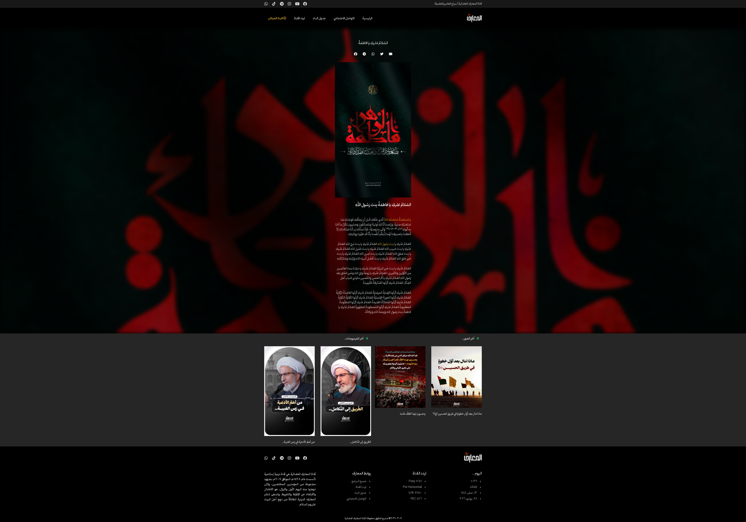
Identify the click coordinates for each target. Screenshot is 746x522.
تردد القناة (299, 18)
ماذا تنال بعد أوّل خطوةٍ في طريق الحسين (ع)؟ (457, 414)
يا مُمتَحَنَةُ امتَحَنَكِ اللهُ (397, 220)
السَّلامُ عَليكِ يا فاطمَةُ (373, 43)
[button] (390, 54)
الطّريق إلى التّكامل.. (360, 442)
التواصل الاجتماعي (344, 18)
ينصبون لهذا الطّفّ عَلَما (412, 414)
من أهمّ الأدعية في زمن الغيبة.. (298, 442)
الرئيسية (367, 18)
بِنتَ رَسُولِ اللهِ (385, 244)
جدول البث (319, 18)
